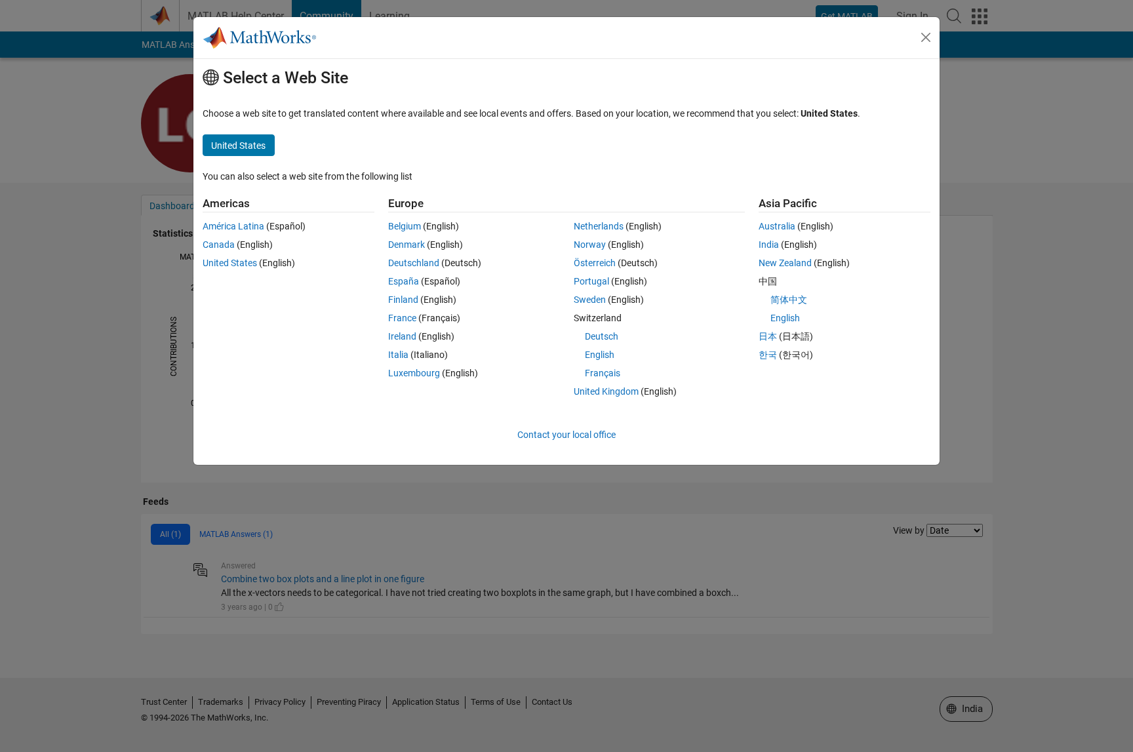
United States (230, 263)
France (402, 318)
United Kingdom (606, 391)
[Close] (926, 37)
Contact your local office (566, 434)
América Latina (233, 226)
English (599, 354)
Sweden (590, 299)
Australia (777, 226)
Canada (219, 244)
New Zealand (785, 263)
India (769, 244)
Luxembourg (414, 373)
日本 (768, 336)
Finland (403, 299)
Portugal (591, 281)
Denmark (406, 244)
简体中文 (788, 299)
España (403, 281)
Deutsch (601, 336)
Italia (398, 354)
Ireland (402, 336)
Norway (590, 244)
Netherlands (599, 226)
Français (602, 373)
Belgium (404, 226)
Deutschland (413, 263)
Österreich (595, 263)
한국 (768, 354)
